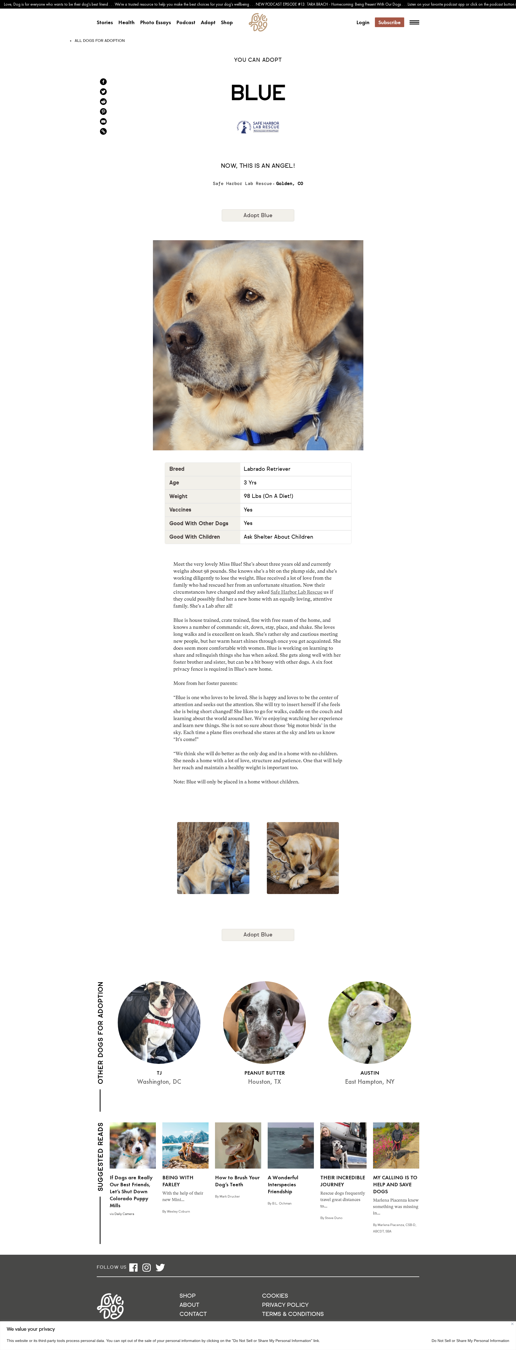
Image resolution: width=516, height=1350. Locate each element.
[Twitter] (103, 91)
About (189, 1305)
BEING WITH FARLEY (178, 1181)
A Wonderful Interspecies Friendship (283, 1184)
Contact (193, 1314)
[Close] (512, 1324)
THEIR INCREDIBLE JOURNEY (342, 1181)
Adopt (208, 22)
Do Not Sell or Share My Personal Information (470, 1340)
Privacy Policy (285, 1305)
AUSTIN (369, 1072)
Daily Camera (124, 1214)
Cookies (275, 1296)
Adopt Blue (258, 215)
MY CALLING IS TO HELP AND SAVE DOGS (395, 1184)
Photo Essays (155, 22)
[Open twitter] (160, 1267)
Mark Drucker (230, 1196)
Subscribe (389, 22)
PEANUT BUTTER (264, 1072)
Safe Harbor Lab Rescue (296, 592)
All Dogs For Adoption (100, 41)
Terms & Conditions (293, 1314)
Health (126, 22)
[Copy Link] (103, 131)
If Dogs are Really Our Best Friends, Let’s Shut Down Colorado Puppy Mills (131, 1191)
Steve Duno (333, 1218)
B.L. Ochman (282, 1203)
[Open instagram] (146, 1267)
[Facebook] (103, 81)
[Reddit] (103, 101)
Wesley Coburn (178, 1211)
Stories (105, 22)
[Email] (103, 121)
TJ (159, 1072)
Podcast (185, 22)
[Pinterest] (103, 111)
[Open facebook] (133, 1267)
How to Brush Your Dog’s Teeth (237, 1181)
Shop (227, 22)
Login (363, 22)
